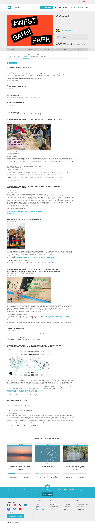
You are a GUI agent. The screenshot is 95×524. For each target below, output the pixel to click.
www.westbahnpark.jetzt (23, 257)
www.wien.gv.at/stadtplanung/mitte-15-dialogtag (57, 316)
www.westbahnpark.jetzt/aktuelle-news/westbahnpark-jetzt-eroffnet (24, 211)
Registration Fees (47, 466)
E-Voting (52, 509)
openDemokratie (54, 506)
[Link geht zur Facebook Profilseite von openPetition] (8, 505)
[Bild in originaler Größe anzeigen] (29, 149)
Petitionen (58, 7)
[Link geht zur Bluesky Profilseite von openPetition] (14, 509)
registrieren (70, 1)
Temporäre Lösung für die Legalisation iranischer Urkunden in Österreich (75, 467)
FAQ (51, 503)
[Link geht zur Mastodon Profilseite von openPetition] (8, 509)
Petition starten (46, 7)
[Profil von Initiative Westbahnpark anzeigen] (58, 31)
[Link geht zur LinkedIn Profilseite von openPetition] (25, 505)
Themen (65, 507)
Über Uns (72, 7)
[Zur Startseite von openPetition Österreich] (15, 7)
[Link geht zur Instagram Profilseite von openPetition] (14, 505)
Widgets (52, 504)
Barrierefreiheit (80, 509)
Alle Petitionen (67, 504)
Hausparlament (54, 507)
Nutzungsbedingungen (82, 504)
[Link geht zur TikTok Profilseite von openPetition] (20, 505)
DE (85, 1)
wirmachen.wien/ (11, 213)
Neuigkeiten (26, 55)
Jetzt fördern (47, 494)
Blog (37, 506)
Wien (12, 13)
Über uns (38, 503)
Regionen (65, 509)
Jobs (37, 504)
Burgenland (20, 444)
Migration (75, 464)
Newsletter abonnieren (16, 516)
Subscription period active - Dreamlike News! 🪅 (24, 219)
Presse (38, 507)
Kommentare (34, 55)
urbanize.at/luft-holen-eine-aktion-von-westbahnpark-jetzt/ (22, 391)
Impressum (80, 507)
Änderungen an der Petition (17, 86)
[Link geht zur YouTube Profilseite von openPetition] (20, 509)
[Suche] (87, 8)
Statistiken (43, 56)
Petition (9, 56)
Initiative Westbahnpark (68, 30)
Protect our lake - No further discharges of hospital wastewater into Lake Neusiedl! (20, 467)
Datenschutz (80, 506)
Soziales (47, 464)
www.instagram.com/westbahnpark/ (48, 257)
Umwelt (58, 13)
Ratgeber (65, 503)
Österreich (75, 444)
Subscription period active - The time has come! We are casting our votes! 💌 (34, 120)
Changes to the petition (15, 103)
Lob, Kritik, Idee (40, 509)
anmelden (78, 1)
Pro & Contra (17, 56)
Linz (47, 444)
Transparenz (80, 503)
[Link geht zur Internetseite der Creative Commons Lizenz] (8, 522)
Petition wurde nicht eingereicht (19, 67)
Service (65, 7)
